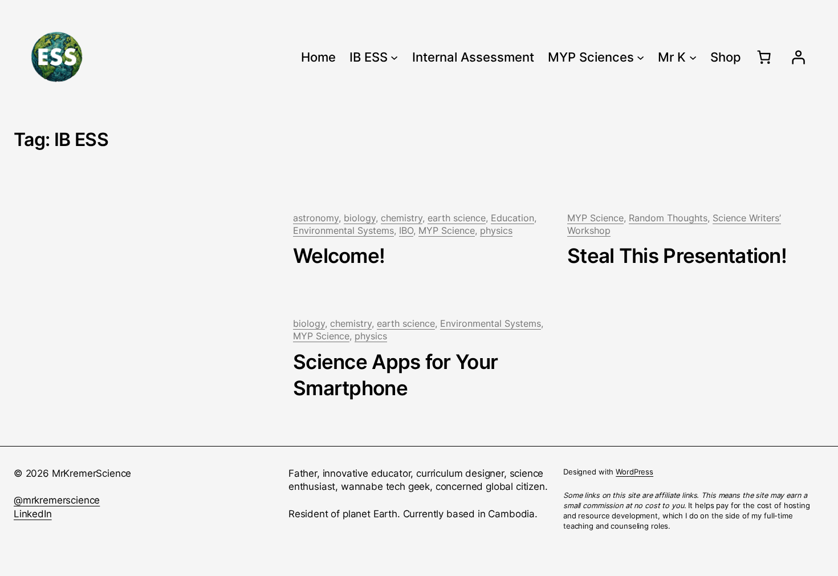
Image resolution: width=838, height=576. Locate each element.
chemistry (401, 218)
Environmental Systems (343, 230)
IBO (406, 230)
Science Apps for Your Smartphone (395, 375)
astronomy (316, 218)
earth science (457, 218)
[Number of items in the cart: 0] (764, 57)
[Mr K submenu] (693, 56)
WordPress (634, 472)
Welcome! (339, 256)
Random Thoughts (668, 218)
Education (512, 218)
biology (360, 218)
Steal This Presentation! (677, 256)
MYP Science (446, 230)
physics (496, 230)
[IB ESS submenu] (394, 56)
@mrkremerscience (57, 500)
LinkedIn (33, 514)
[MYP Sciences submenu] (640, 56)
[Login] (798, 57)
